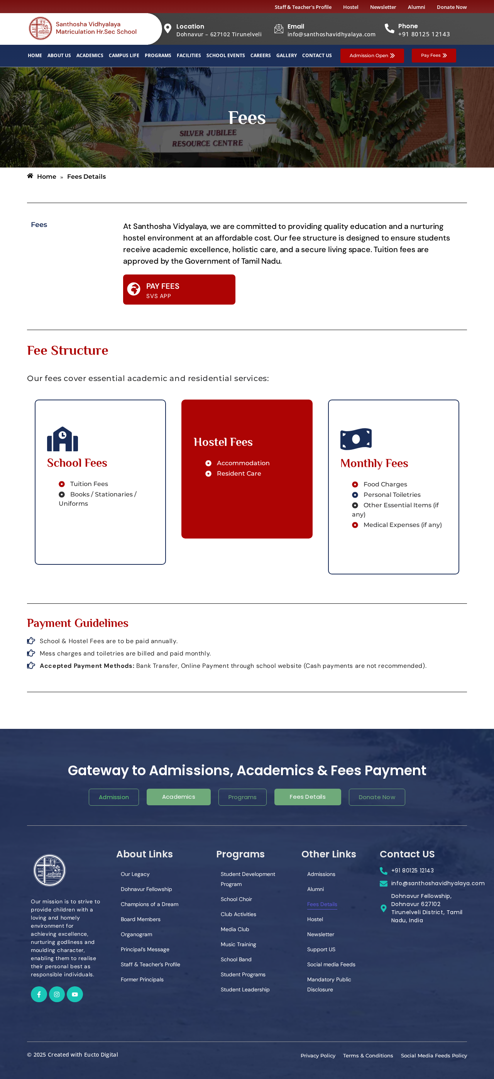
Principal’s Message (145, 949)
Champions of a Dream (149, 904)
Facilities (189, 55)
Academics (89, 55)
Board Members (141, 919)
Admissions (321, 874)
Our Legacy (135, 874)
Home (35, 55)
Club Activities (238, 914)
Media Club (235, 929)
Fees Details (322, 904)
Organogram (136, 934)
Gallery (286, 55)
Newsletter (320, 934)
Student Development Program (248, 879)
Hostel (315, 919)
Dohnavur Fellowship (146, 889)
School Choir (236, 899)
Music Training (238, 944)
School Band (236, 959)
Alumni (315, 889)
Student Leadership (245, 989)
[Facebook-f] (39, 994)
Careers (260, 55)
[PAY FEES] (133, 289)
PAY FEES (162, 286)
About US (59, 55)
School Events (225, 55)
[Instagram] (57, 994)
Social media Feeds (331, 964)
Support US (321, 949)
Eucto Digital (101, 1054)
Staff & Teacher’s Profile (150, 964)
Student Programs (243, 974)
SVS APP (158, 296)
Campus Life (124, 55)
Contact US (317, 55)
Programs (158, 55)
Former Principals (142, 979)
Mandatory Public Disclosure (329, 984)
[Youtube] (75, 994)
